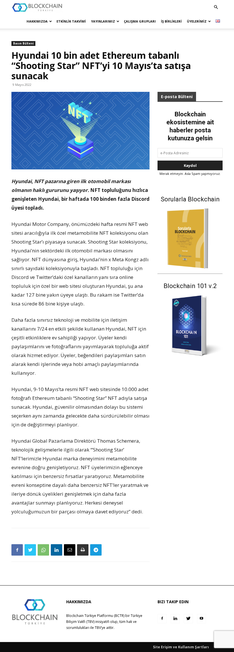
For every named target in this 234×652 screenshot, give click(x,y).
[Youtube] (201, 618)
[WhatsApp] (43, 550)
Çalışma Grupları (140, 21)
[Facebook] (17, 550)
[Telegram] (96, 550)
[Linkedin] (56, 550)
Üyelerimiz (197, 21)
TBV (98, 627)
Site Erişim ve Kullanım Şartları (181, 647)
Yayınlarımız (103, 21)
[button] (216, 7)
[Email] (69, 550)
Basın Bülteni (23, 43)
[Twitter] (30, 550)
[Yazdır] (82, 550)
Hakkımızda (37, 21)
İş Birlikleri (171, 21)
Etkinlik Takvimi (71, 21)
